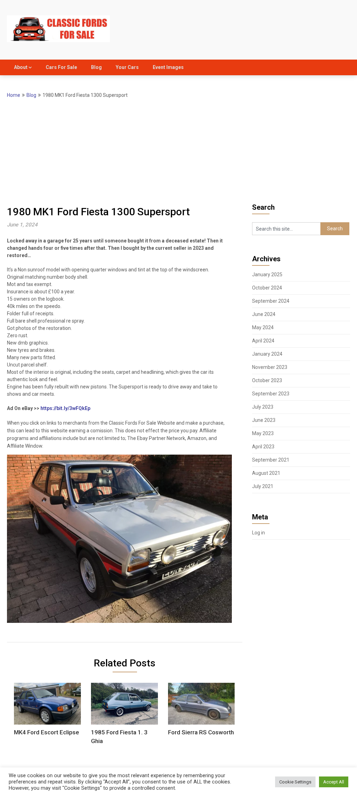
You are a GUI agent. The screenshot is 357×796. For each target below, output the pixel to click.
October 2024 (267, 288)
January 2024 (267, 354)
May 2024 (263, 327)
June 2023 (263, 420)
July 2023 (262, 407)
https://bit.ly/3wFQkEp (65, 408)
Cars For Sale (61, 67)
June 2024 (263, 314)
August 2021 (266, 473)
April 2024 (263, 340)
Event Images (168, 67)
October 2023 (267, 380)
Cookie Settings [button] (295, 782)
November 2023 (269, 367)
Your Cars (127, 67)
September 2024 (270, 301)
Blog (96, 67)
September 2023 (270, 393)
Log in (258, 532)
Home (13, 95)
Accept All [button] (333, 782)
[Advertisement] (178, 151)
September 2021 (270, 460)
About (21, 67)
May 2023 (263, 433)
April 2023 (263, 446)
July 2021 (262, 486)
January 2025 (267, 274)
